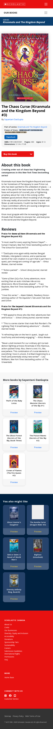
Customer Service (11, 699)
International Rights (12, 654)
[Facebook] (10, 695)
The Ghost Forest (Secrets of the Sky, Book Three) (14, 438)
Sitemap (7, 716)
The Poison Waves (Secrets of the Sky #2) (37, 438)
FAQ (6, 660)
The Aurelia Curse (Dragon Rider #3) (38, 523)
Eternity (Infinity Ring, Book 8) (14, 590)
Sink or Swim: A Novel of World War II (14, 557)
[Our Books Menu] (46, 12)
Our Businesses (10, 630)
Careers (7, 648)
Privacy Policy (18, 716)
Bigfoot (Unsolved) (38, 555)
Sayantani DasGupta (13, 119)
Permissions (9, 657)
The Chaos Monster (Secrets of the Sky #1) (38, 403)
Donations (8, 639)
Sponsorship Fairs (11, 642)
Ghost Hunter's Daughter (14, 523)
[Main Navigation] (46, 4)
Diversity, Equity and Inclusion (16, 633)
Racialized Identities (15, 132)
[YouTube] (15, 695)
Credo (6, 627)
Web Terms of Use (32, 716)
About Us (8, 624)
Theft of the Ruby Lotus (14, 401)
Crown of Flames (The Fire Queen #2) (14, 473)
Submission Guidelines (13, 651)
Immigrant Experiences (30, 130)
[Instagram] (5, 695)
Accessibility (9, 636)
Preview (14, 412)
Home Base (9, 677)
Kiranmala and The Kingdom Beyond (32, 127)
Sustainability (9, 645)
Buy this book (10, 154)
